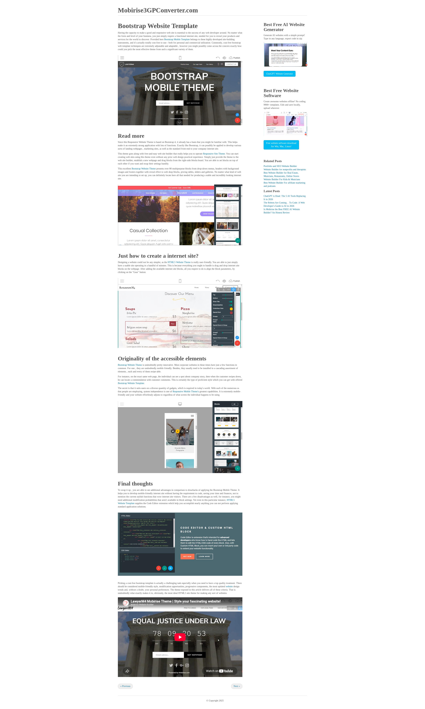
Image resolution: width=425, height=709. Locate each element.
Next (237, 686)
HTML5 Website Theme (179, 262)
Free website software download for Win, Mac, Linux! (281, 145)
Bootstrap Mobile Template (177, 39)
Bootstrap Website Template (131, 383)
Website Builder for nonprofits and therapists (285, 169)
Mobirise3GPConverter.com (158, 10)
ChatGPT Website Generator (279, 74)
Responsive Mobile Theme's (186, 391)
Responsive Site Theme (214, 153)
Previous (125, 686)
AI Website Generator (284, 27)
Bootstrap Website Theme (144, 168)
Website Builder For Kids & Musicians (282, 179)
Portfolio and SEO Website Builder (280, 166)
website (229, 586)
